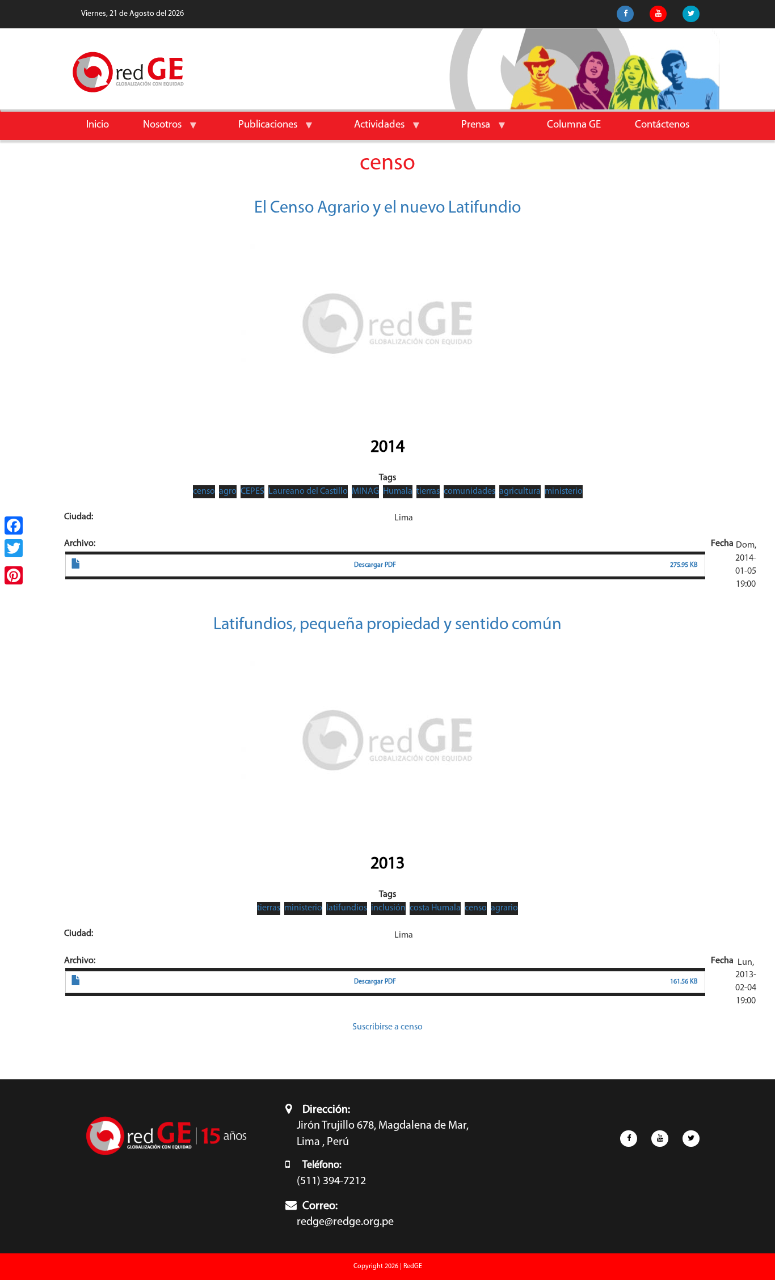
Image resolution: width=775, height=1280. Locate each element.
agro (228, 491)
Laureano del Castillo (308, 491)
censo (204, 491)
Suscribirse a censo (387, 1027)
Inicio (97, 125)
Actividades (371, 129)
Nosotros (154, 129)
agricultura (520, 491)
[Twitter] (13, 548)
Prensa (467, 129)
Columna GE (574, 125)
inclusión (388, 908)
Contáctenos (662, 125)
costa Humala (435, 908)
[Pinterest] (13, 575)
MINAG (365, 491)
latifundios (346, 908)
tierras (428, 491)
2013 (387, 864)
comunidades (469, 491)
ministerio (564, 491)
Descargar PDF (375, 565)
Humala (397, 491)
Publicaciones (259, 129)
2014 (387, 447)
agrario (504, 908)
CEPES (252, 491)
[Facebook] (13, 525)
